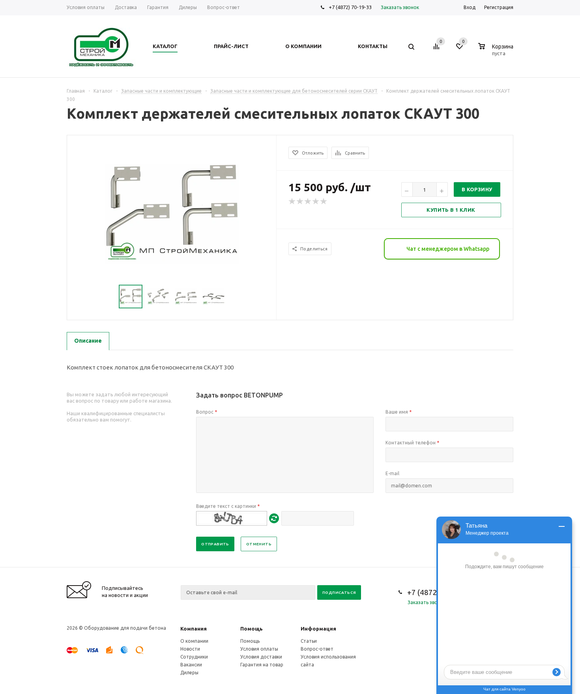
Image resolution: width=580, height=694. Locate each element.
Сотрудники (194, 656)
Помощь (251, 628)
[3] (308, 201)
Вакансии (191, 664)
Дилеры (189, 672)
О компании (194, 641)
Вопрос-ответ (317, 648)
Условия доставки (261, 656)
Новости (190, 648)
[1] (292, 201)
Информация (318, 628)
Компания (193, 628)
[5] (324, 201)
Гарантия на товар (261, 664)
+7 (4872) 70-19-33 (350, 7)
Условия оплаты (259, 648)
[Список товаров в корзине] (496, 52)
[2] (300, 201)
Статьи (309, 641)
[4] (316, 201)
